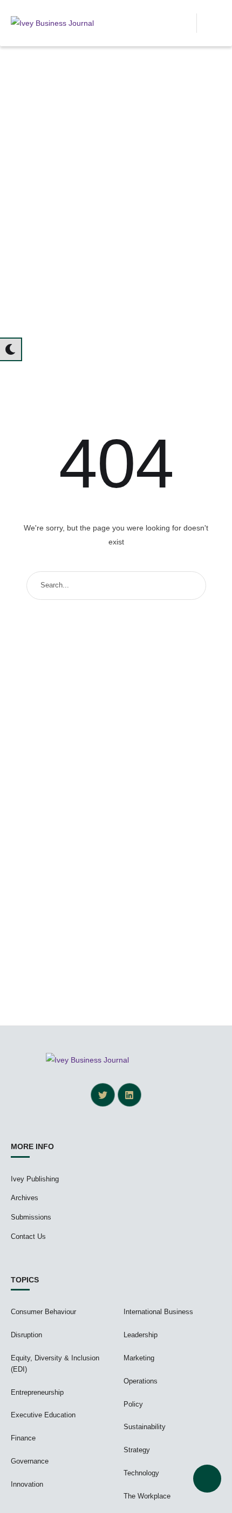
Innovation (27, 1484)
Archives (24, 1198)
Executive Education (43, 1415)
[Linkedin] (129, 1095)
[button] (185, 23)
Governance (30, 1461)
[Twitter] (102, 1095)
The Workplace (147, 1496)
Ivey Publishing (35, 1179)
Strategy (137, 1450)
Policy (133, 1404)
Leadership (141, 1335)
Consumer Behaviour (43, 1312)
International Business (158, 1312)
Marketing (139, 1358)
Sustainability (145, 1427)
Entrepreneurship (37, 1392)
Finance (23, 1438)
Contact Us (28, 1236)
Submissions (31, 1217)
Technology (141, 1473)
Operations (141, 1381)
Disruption (26, 1335)
